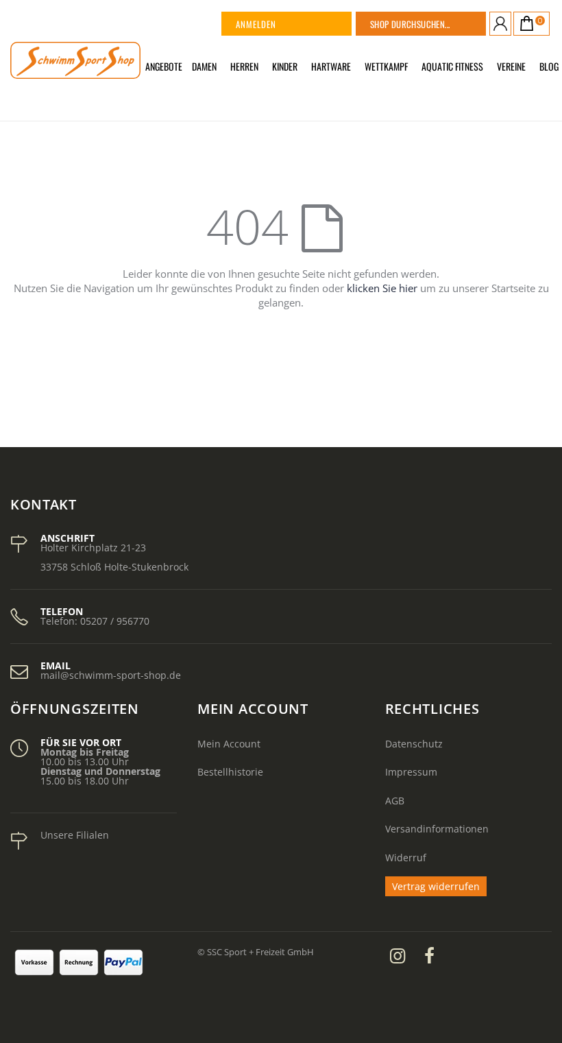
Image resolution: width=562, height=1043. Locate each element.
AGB (394, 800)
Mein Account (228, 743)
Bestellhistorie (230, 771)
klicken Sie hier (382, 288)
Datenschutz (414, 743)
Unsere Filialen (74, 834)
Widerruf (405, 857)
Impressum (411, 771)
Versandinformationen (437, 828)
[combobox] (438, 24)
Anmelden (256, 24)
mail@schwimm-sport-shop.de (110, 675)
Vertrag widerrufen (436, 886)
